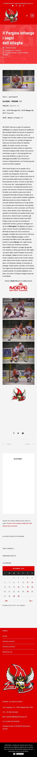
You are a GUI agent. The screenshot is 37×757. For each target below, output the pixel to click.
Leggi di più (20, 754)
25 (27, 591)
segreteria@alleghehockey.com (23, 3)
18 (27, 587)
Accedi (5, 636)
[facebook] (16, 5)
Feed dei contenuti (8, 641)
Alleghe (8, 50)
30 (18, 596)
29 (14, 596)
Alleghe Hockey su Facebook (13, 536)
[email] (12, 5)
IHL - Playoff (16, 50)
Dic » (30, 601)
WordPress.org (7, 652)
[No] (34, 750)
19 (32, 587)
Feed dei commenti (9, 646)
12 (32, 582)
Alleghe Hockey (11, 53)
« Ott (6, 601)
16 (18, 587)
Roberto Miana (11, 48)
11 (27, 582)
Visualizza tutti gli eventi (14, 605)
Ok (14, 754)
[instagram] (23, 5)
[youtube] (19, 5)
